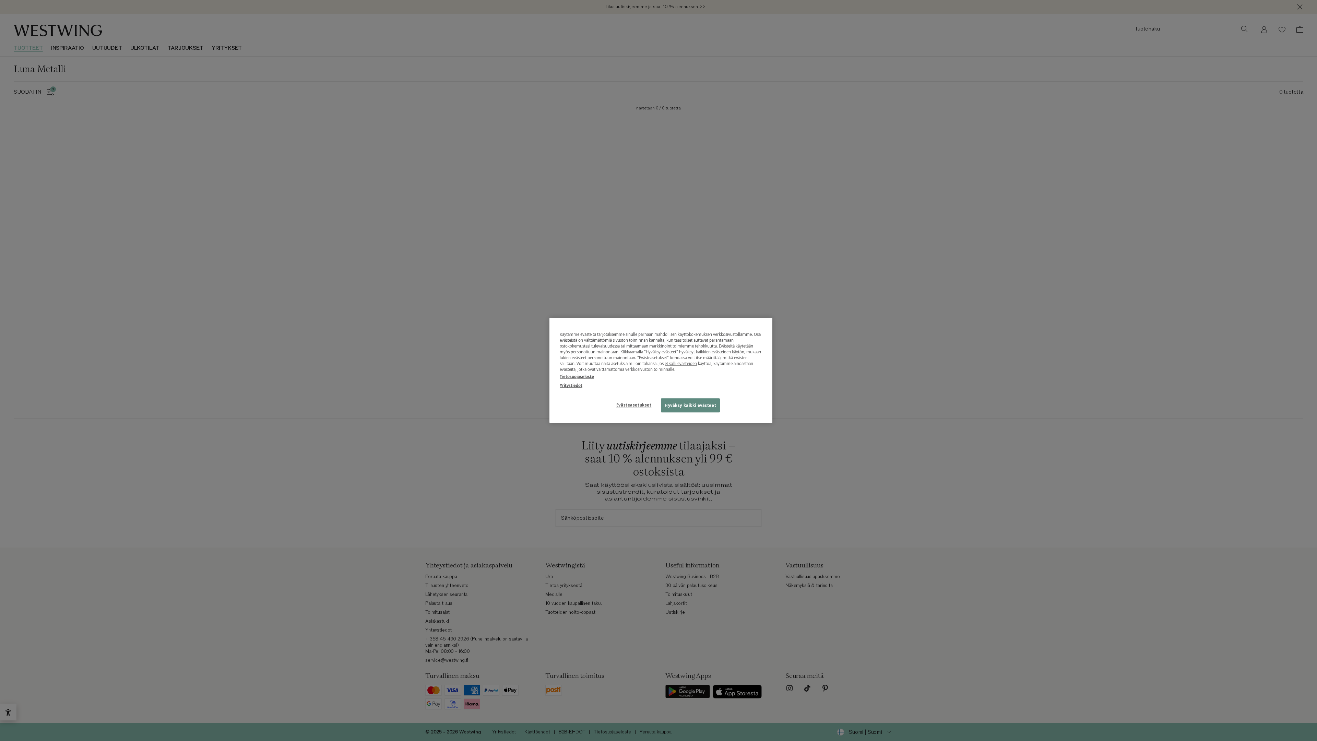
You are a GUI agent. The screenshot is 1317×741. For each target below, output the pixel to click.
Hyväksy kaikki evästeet (690, 405)
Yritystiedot (571, 385)
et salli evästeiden (681, 363)
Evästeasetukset (634, 405)
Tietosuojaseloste (577, 376)
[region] (660, 370)
